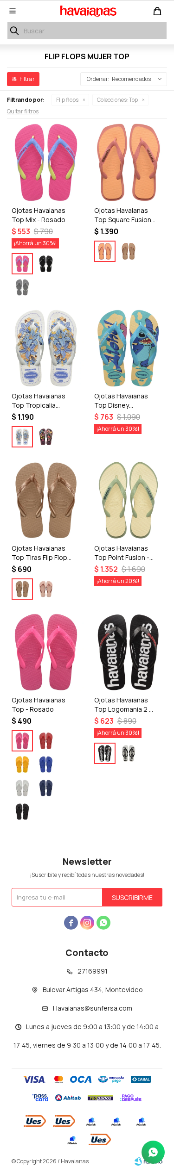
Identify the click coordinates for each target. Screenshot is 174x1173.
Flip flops (67, 100)
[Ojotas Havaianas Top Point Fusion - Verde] (129, 500)
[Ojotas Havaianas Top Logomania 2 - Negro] (129, 652)
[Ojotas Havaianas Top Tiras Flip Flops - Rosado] (46, 589)
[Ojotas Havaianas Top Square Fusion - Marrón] (128, 251)
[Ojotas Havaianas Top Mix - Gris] (22, 287)
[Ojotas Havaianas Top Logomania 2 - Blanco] (128, 753)
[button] (14, 30)
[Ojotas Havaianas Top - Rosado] (46, 652)
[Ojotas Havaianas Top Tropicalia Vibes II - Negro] (46, 436)
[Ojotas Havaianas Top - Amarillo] (22, 764)
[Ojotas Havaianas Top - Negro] (22, 811)
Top (117, 100)
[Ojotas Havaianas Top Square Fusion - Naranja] (129, 162)
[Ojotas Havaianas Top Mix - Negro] (46, 263)
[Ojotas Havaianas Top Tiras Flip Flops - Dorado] (46, 500)
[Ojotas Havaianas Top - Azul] (46, 764)
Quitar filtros (23, 111)
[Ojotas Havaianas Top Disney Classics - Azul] (129, 348)
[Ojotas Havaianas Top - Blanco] (22, 788)
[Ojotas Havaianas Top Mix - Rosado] (46, 162)
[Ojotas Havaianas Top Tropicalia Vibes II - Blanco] (46, 348)
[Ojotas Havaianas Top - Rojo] (46, 740)
